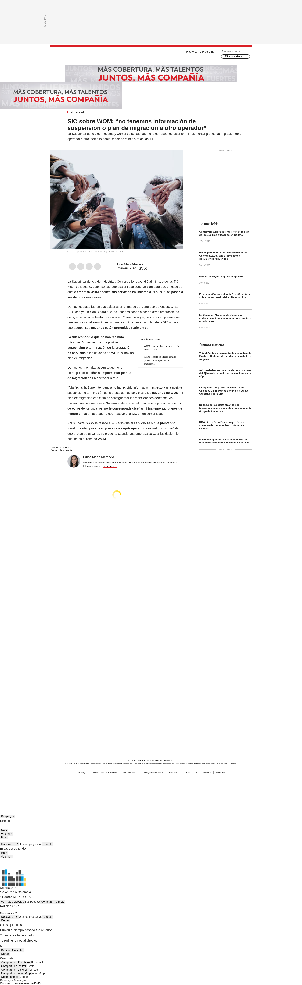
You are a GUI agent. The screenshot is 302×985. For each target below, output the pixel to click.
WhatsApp (97, 266)
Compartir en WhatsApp (16, 973)
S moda (172, 791)
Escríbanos (220, 772)
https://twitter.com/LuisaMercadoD (145, 264)
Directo (47, 844)
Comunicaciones (60, 447)
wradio (144, 786)
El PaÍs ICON (157, 791)
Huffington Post (115, 786)
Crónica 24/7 (8, 887)
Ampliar (175, 156)
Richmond (108, 791)
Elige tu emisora (233, 56)
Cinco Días (157, 786)
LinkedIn (89, 266)
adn (201, 780)
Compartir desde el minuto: (20, 983)
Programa (208, 51)
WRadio (151, 54)
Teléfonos (207, 772)
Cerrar (5, 920)
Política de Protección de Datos (104, 772)
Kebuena (213, 786)
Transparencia (174, 772)
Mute (4, 830)
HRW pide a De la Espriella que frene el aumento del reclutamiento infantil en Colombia (222, 425)
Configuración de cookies (153, 772)
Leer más (108, 466)
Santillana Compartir (161, 780)
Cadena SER (178, 780)
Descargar (6, 980)
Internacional (77, 112)
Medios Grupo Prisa (79, 793)
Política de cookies (130, 772)
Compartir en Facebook (15, 962)
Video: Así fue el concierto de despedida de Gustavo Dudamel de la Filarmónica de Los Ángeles (225, 356)
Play (4, 837)
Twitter (80, 266)
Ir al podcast (32, 901)
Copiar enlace (10, 976)
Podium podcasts (142, 791)
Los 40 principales (125, 780)
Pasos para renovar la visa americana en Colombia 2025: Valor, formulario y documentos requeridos (223, 255)
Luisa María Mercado (130, 264)
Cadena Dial (170, 786)
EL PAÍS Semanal (183, 786)
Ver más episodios (12, 901)
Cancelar (17, 950)
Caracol (214, 780)
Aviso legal (81, 772)
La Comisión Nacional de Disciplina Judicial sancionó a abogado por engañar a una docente (225, 318)
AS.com (190, 780)
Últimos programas (30, 844)
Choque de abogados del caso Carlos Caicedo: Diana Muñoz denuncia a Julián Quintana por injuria (223, 390)
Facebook (72, 266)
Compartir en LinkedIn (14, 969)
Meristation (205, 791)
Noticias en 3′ (9, 844)
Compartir (47, 901)
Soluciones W (191, 772)
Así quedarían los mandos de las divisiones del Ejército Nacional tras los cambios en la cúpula (225, 373)
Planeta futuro (198, 786)
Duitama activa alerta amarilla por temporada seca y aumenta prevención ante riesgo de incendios (225, 408)
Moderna (126, 791)
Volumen (6, 833)
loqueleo (188, 791)
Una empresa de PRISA (80, 784)
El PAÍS (110, 780)
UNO (133, 786)
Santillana (141, 780)
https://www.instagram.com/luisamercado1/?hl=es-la (149, 264)
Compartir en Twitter (13, 966)
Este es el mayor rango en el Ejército (221, 276)
